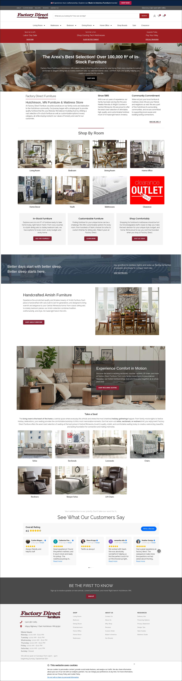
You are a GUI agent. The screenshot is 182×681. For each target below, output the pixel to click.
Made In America (111, 634)
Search (144, 16)
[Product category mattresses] (110, 192)
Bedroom (70, 25)
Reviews (108, 627)
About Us (109, 613)
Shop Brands (122, 25)
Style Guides (141, 631)
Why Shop (108, 623)
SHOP (75, 613)
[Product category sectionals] (72, 446)
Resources (142, 613)
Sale (134, 25)
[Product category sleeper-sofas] (72, 482)
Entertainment (77, 627)
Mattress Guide (142, 634)
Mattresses (55, 25)
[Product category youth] (72, 192)
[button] (23, 551)
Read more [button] (57, 561)
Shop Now (125, 3)
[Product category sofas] (35, 446)
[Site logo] (33, 16)
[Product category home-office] (147, 156)
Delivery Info (141, 616)
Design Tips (141, 627)
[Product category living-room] (35, 156)
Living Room (37, 25)
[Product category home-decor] (35, 192)
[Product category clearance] (147, 192)
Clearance (145, 25)
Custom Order (110, 631)
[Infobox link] (153, 8)
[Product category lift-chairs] (110, 482)
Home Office (104, 25)
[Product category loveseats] (110, 446)
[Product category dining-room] (110, 156)
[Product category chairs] (147, 446)
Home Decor (77, 634)
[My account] (154, 16)
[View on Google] (28, 541)
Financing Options (143, 620)
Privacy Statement (143, 623)
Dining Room (87, 25)
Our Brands (109, 638)
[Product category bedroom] (72, 156)
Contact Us (109, 616)
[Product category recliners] (35, 482)
